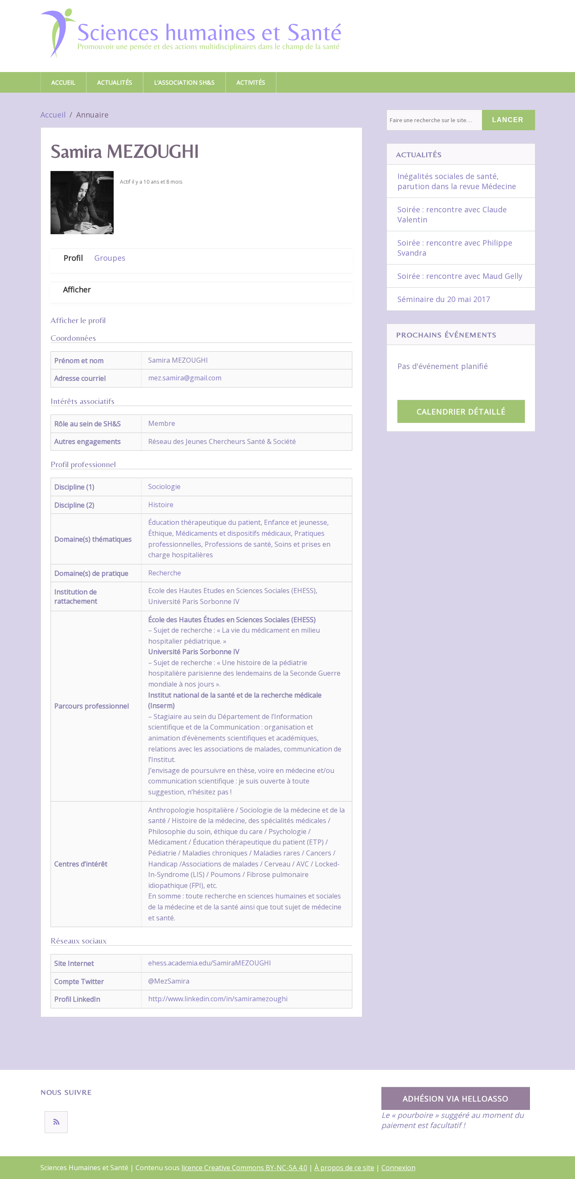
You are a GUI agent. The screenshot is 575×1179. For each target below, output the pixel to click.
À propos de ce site (344, 1167)
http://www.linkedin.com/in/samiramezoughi (218, 998)
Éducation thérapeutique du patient (204, 522)
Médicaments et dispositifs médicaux (233, 533)
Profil (73, 258)
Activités (251, 82)
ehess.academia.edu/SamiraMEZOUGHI (209, 963)
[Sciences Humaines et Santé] (190, 43)
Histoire (160, 504)
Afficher (77, 289)
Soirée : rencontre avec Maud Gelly (459, 276)
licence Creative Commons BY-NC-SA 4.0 (244, 1167)
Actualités (114, 82)
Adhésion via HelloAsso (455, 1098)
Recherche (164, 572)
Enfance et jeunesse (295, 522)
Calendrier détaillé (461, 411)
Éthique (160, 533)
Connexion (398, 1167)
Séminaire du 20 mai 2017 (443, 299)
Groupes (109, 258)
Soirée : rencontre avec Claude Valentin (452, 214)
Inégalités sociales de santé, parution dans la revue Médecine (456, 181)
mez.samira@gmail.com (184, 377)
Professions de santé (238, 544)
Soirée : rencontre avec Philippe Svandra (454, 248)
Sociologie (164, 486)
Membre (161, 423)
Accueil (63, 82)
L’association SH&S (184, 82)
